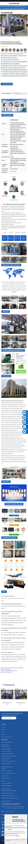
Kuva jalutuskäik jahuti (6, 748)
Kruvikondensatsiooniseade (7, 793)
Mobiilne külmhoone (5, 778)
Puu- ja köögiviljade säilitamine (8, 773)
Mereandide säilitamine (6, 783)
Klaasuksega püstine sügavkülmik (8, 756)
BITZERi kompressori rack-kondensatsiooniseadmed (7, 703)
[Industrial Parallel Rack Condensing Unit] (20, 694)
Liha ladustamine (5, 775)
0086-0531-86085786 (9, 811)
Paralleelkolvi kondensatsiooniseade (9, 790)
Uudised (3, 734)
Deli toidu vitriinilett (5, 746)
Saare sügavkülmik (5, 758)
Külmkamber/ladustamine (7, 766)
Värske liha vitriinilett (6, 751)
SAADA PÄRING (8, 718)
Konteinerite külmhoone (6, 770)
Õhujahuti (3, 768)
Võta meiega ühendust (6, 736)
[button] (27, 25)
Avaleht (3, 6)
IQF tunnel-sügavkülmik (6, 742)
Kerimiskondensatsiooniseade (7, 795)
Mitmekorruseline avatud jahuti (8, 761)
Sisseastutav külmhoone (6, 785)
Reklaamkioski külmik (6, 763)
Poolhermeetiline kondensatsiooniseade (13, 8)
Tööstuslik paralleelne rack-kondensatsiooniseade (21, 703)
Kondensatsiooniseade (20, 6)
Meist (2, 732)
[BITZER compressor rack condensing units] (7, 694)
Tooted (9, 6)
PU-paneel (3, 780)
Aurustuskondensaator (6, 801)
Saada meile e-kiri (7, 84)
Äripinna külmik (5, 744)
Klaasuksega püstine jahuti (7, 753)
